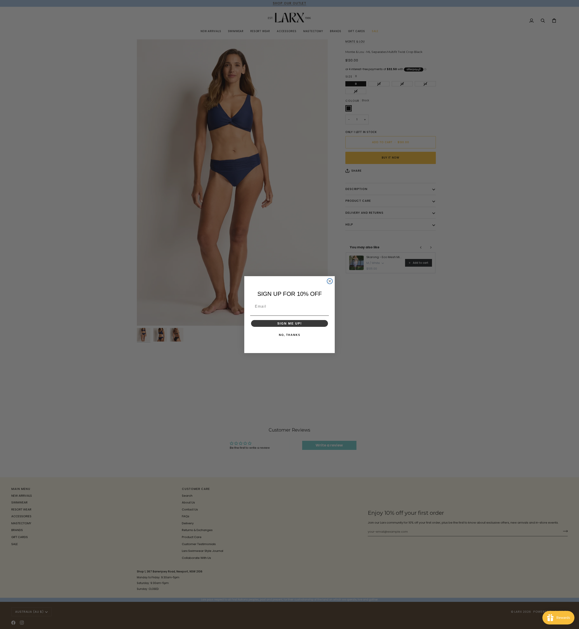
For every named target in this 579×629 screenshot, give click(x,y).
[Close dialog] (329, 281)
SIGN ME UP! (289, 323)
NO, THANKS (289, 335)
